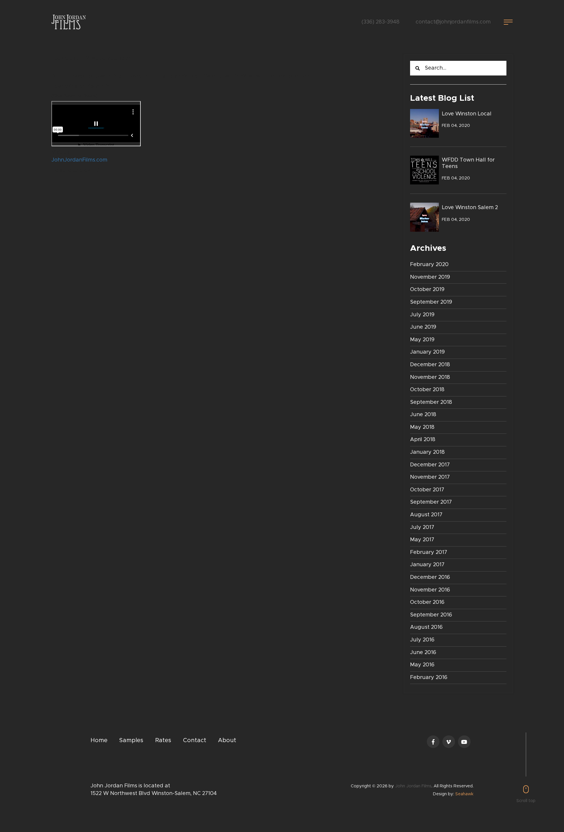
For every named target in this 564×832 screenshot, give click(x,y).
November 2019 (430, 277)
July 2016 (422, 640)
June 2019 (423, 327)
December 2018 (430, 364)
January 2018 (427, 452)
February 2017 (428, 552)
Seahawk (464, 794)
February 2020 (429, 264)
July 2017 (422, 527)
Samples (131, 740)
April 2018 (422, 439)
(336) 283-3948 (381, 22)
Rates (163, 740)
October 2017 (427, 490)
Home (99, 740)
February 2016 (428, 677)
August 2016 (426, 627)
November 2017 (430, 477)
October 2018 (427, 389)
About (227, 740)
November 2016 (430, 590)
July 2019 (422, 314)
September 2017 (431, 502)
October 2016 (427, 602)
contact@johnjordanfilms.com (453, 22)
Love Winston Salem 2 (470, 207)
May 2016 (422, 665)
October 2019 (427, 289)
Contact (194, 740)
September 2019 (431, 302)
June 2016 (423, 652)
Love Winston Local (466, 114)
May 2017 (422, 539)
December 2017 (430, 465)
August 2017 (426, 514)
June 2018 (423, 414)
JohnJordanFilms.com (79, 160)
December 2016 (430, 577)
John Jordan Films (413, 786)
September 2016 (431, 615)
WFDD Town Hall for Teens (468, 163)
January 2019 (427, 352)
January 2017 (427, 564)
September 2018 (431, 402)
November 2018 (430, 377)
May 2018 (422, 427)
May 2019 (422, 339)
